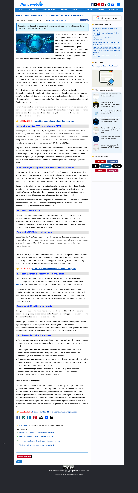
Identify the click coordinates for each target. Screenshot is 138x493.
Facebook (113, 161)
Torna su (19, 461)
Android (63, 10)
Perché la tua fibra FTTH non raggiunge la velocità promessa (54, 412)
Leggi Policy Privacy (60, 474)
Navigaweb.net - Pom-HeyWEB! (59, 470)
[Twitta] (51, 418)
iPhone (75, 10)
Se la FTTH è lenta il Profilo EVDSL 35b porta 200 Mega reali (54, 269)
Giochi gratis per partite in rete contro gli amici (107, 47)
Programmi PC (49, 10)
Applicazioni (88, 10)
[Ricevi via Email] (112, 6)
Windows (33, 10)
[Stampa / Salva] (40, 418)
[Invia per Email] (46, 419)
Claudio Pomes (52, 20)
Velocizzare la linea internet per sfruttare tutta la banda (36, 445)
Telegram (106, 166)
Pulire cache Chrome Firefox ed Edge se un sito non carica (106, 67)
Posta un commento (24, 456)
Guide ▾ (22, 10)
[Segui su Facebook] (92, 5)
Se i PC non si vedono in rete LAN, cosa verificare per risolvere (39, 441)
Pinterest (101, 170)
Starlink (19, 285)
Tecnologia (114, 10)
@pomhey (62, 20)
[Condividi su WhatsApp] (23, 419)
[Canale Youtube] (98, 5)
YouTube (100, 161)
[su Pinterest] (102, 6)
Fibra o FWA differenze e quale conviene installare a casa (50, 15)
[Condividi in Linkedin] (29, 419)
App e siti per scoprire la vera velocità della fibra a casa (54, 121)
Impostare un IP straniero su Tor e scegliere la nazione (37, 433)
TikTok (117, 166)
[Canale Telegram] (108, 6)
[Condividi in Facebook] (18, 419)
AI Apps (101, 10)
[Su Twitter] (95, 5)
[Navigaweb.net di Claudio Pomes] (31, 7)
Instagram (113, 170)
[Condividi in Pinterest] (35, 419)
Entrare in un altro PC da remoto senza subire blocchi (36, 437)
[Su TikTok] (105, 5)
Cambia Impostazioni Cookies (75, 474)
